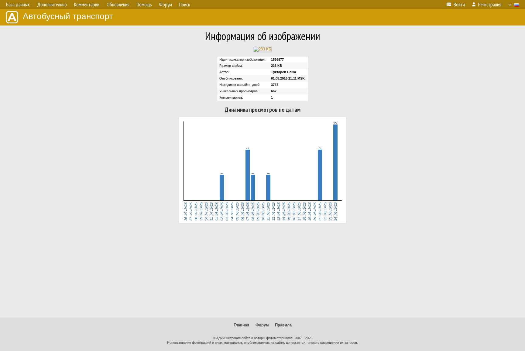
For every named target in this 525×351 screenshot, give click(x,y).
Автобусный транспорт (68, 16)
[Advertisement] (262, 270)
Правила (283, 325)
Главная (241, 325)
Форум (262, 325)
